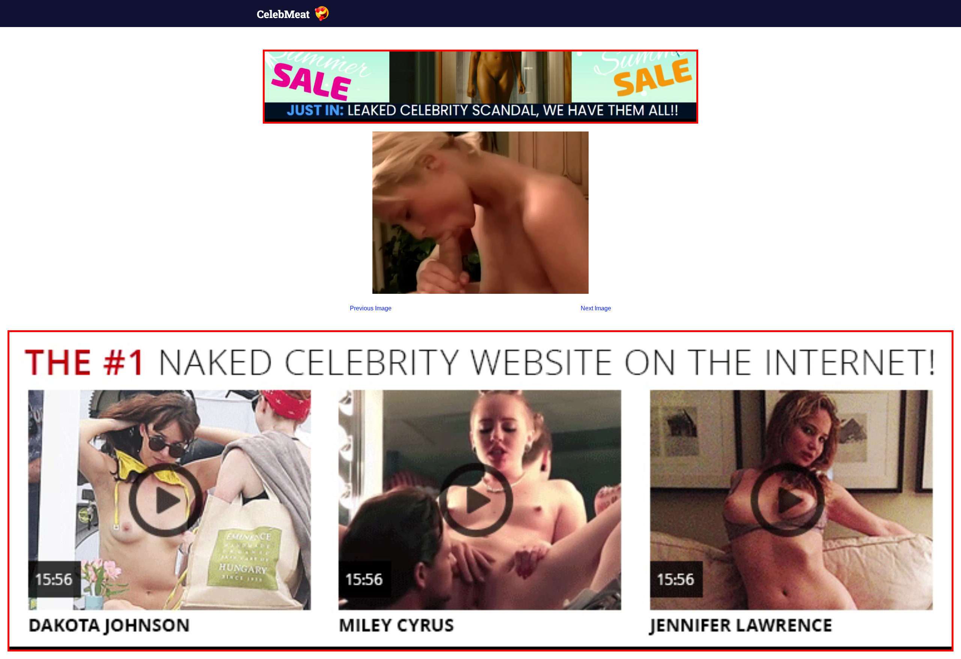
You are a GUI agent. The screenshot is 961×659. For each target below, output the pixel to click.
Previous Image (371, 308)
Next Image (596, 308)
